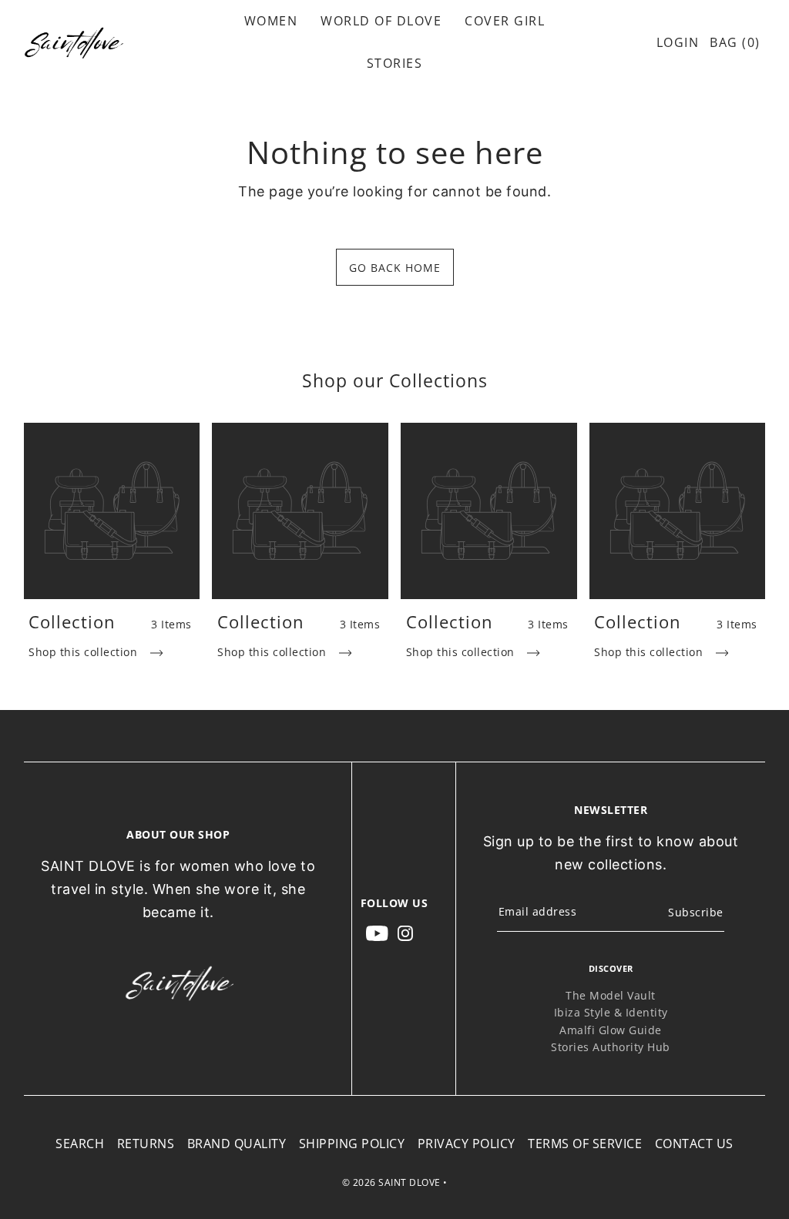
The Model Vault (611, 995)
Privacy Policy (466, 1143)
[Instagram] (405, 931)
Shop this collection (85, 652)
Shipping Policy (352, 1143)
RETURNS (146, 1143)
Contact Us (694, 1143)
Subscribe (696, 912)
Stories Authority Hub (610, 1047)
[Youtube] (377, 931)
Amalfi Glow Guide (610, 1030)
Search (79, 1143)
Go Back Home (395, 267)
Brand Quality (237, 1143)
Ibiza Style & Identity (611, 1012)
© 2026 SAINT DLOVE (391, 1182)
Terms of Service (585, 1143)
